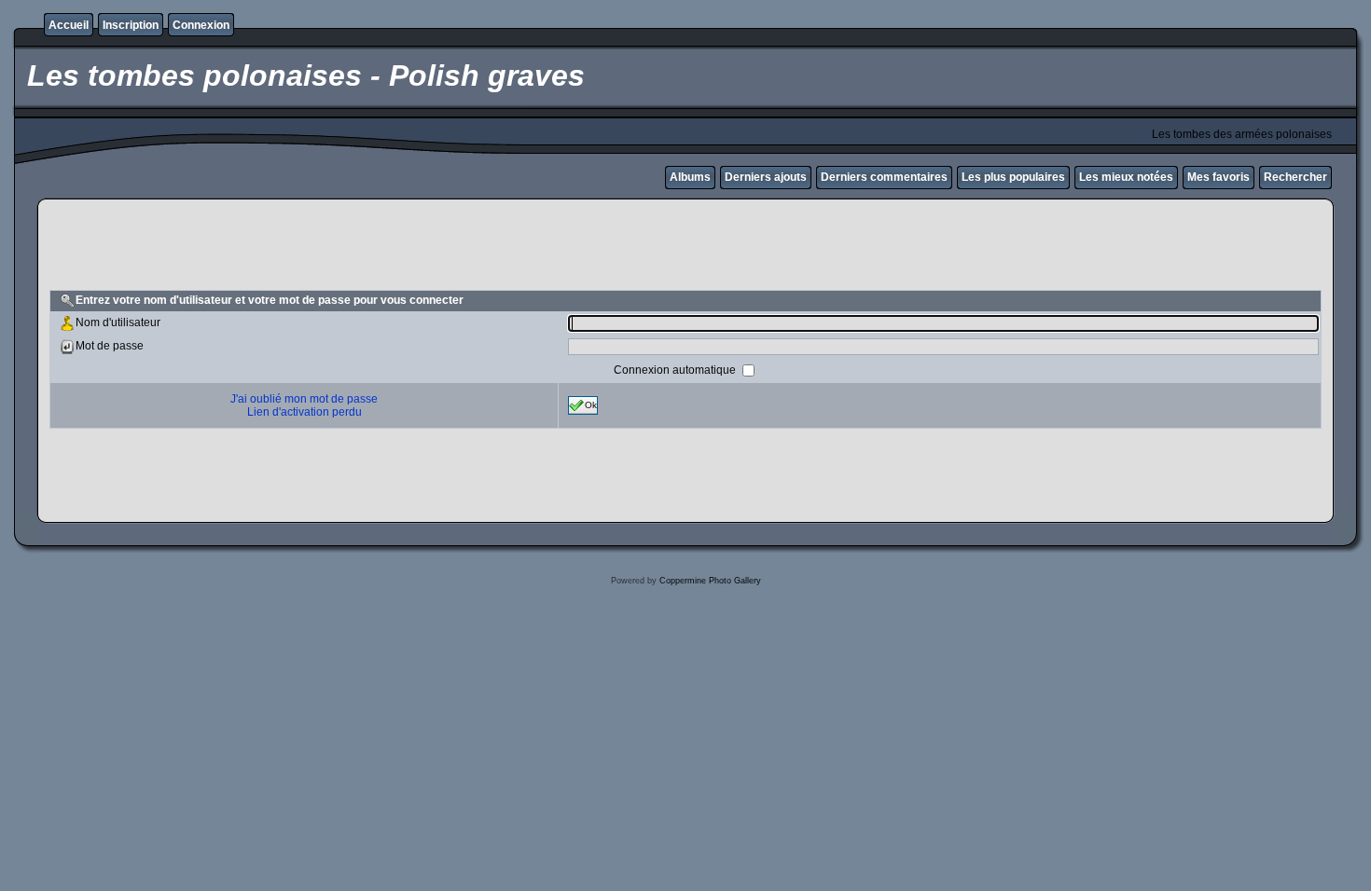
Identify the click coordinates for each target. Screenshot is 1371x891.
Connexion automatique (676, 369)
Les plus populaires (1013, 177)
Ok (591, 404)
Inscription (131, 25)
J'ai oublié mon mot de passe (304, 398)
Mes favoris (1218, 177)
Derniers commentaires (884, 177)
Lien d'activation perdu (304, 411)
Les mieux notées (1126, 177)
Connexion (201, 25)
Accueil (68, 25)
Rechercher (1295, 177)
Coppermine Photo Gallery (710, 580)
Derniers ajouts (766, 177)
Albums (690, 177)
